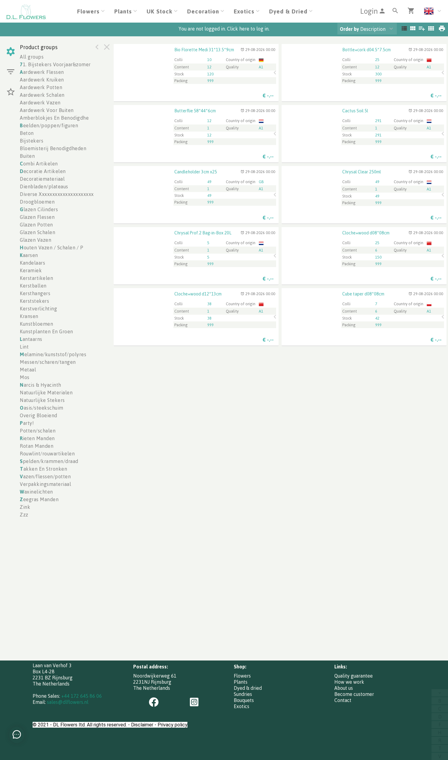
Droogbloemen (37, 202)
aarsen (29, 255)
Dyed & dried (248, 688)
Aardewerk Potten (41, 87)
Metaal (28, 370)
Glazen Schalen (37, 232)
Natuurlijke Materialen (46, 392)
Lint (24, 347)
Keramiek (31, 270)
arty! (27, 423)
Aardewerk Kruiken (42, 80)
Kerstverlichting (38, 309)
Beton (27, 133)
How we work (349, 682)
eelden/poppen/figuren (49, 125)
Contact (342, 700)
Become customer (354, 694)
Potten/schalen (37, 431)
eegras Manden (39, 499)
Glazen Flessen (37, 217)
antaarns (31, 339)
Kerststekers (34, 301)
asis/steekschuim (41, 408)
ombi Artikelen (39, 164)
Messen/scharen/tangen (48, 362)
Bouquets (244, 700)
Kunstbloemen (36, 324)
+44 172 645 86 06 (81, 696)
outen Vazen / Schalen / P (51, 247)
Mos (25, 377)
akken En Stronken (43, 469)
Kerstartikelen (36, 278)
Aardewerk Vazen (40, 103)
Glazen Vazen (35, 240)
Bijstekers (31, 141)
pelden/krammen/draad (49, 461)
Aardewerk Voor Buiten (47, 110)
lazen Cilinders (39, 209)
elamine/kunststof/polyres (53, 354)
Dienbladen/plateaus (44, 186)
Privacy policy (172, 725)
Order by (349, 29)
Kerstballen (33, 286)
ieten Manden (37, 438)
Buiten (27, 156)
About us (343, 688)
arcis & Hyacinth (40, 385)
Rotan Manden (36, 446)
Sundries (243, 694)
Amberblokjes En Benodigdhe (54, 118)
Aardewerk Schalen (42, 95)
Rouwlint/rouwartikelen (47, 454)
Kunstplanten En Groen (46, 331)
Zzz (24, 515)
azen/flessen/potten (45, 476)
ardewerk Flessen (42, 72)
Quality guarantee (353, 676)
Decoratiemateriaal (42, 179)
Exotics (241, 706)
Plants (240, 682)
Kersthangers (35, 293)
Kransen (29, 316)
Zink (25, 507)
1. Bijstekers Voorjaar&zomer (55, 64)
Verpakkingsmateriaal (45, 484)
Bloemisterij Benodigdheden (53, 148)
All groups (32, 57)
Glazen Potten (36, 225)
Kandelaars (32, 263)
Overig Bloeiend (38, 415)
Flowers (242, 676)
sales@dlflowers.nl (67, 702)
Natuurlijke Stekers (42, 400)
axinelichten (36, 492)
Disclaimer (142, 725)
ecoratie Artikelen (43, 171)
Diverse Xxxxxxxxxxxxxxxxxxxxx (57, 194)
